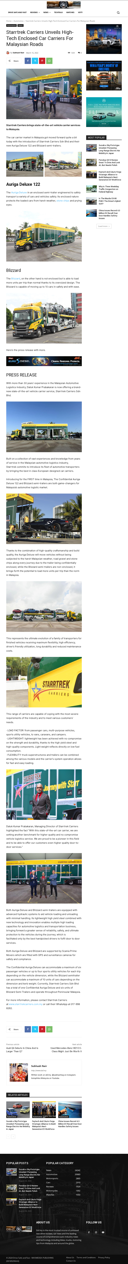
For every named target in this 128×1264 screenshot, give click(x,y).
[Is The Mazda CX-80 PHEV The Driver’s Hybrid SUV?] (91, 201)
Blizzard (15, 278)
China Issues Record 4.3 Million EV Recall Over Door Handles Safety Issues (70, 1124)
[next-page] (13, 1137)
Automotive (19, 21)
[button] (118, 12)
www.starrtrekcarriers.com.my (25, 1004)
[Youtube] (103, 1232)
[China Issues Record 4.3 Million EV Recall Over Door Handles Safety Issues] (70, 1109)
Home (9, 21)
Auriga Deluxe (19, 192)
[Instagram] (96, 1232)
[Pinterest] (42, 61)
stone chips (63, 200)
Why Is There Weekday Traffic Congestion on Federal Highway (109, 189)
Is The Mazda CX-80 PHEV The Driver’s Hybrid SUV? (110, 201)
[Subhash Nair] (8, 52)
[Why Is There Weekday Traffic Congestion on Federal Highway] (91, 189)
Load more (103, 226)
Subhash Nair (18, 52)
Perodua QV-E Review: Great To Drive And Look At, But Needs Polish (109, 163)
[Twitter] (35, 61)
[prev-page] (8, 1137)
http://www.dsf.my (38, 1070)
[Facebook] (28, 61)
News (20, 25)
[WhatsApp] (49, 61)
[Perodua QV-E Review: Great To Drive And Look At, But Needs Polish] (91, 162)
